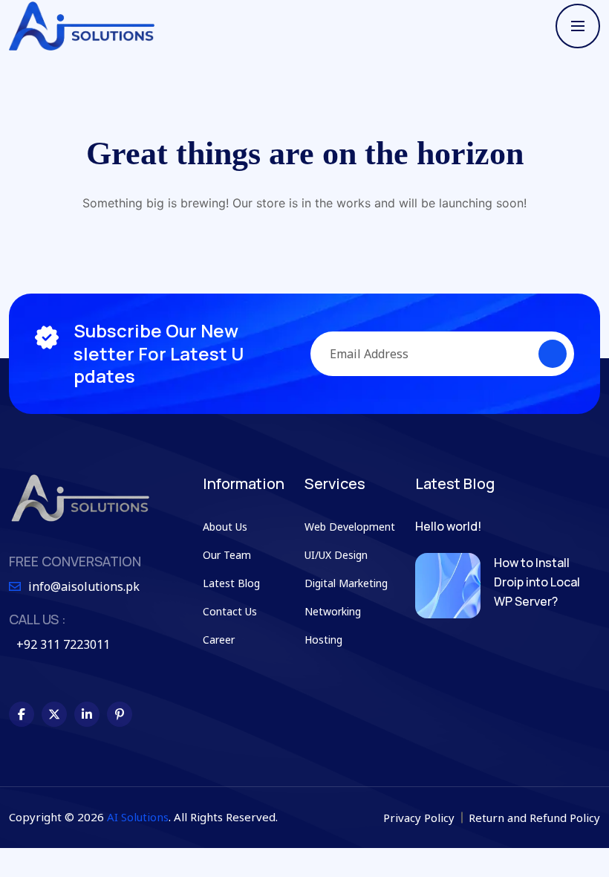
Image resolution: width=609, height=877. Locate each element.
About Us (225, 527)
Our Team (227, 555)
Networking (332, 611)
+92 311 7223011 (63, 644)
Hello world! (448, 526)
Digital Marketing (346, 583)
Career (219, 639)
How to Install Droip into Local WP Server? (537, 581)
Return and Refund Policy (534, 817)
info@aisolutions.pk (84, 586)
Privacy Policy (420, 817)
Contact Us (230, 611)
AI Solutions (138, 816)
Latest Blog (231, 583)
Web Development (349, 527)
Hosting (323, 639)
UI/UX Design (336, 555)
